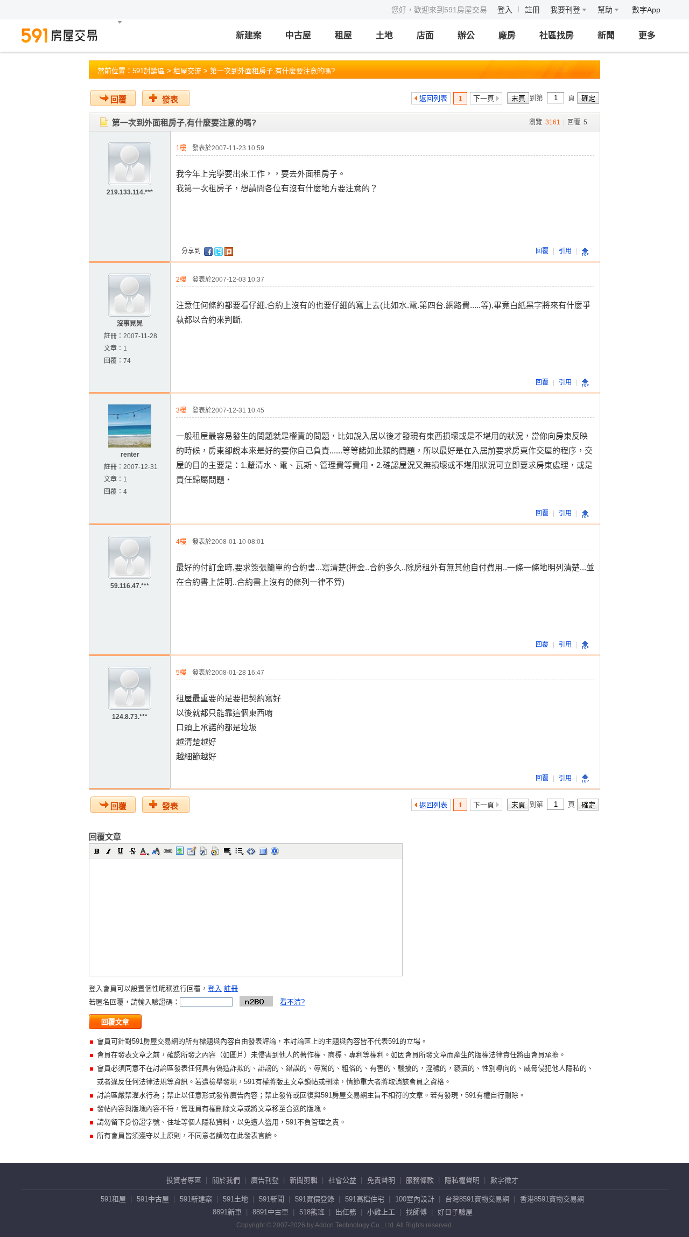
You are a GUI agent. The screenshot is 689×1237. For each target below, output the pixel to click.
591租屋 (113, 1199)
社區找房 (556, 35)
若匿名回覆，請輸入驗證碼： (134, 1002)
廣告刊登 (265, 1180)
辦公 (466, 35)
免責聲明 (381, 1180)
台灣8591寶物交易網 (477, 1199)
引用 (565, 251)
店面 (425, 35)
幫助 (606, 9)
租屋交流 (187, 71)
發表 (170, 99)
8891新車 (227, 1212)
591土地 (235, 1199)
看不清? (292, 1002)
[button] (97, 850)
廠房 (507, 35)
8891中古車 (270, 1212)
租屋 (343, 35)
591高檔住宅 (364, 1199)
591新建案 (196, 1199)
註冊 (532, 9)
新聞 (606, 35)
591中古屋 (153, 1199)
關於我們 (226, 1180)
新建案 (249, 35)
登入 (504, 9)
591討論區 (148, 71)
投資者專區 (183, 1180)
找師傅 (416, 1212)
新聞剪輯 (304, 1180)
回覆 (118, 99)
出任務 (345, 1212)
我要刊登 (566, 9)
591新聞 (271, 1199)
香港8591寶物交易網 (552, 1199)
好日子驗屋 (455, 1212)
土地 (384, 35)
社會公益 (342, 1180)
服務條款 (420, 1180)
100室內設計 (414, 1199)
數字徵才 (504, 1180)
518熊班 (312, 1212)
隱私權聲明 (462, 1180)
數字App (646, 9)
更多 (647, 35)
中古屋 (298, 35)
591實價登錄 (314, 1199)
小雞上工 (381, 1212)
